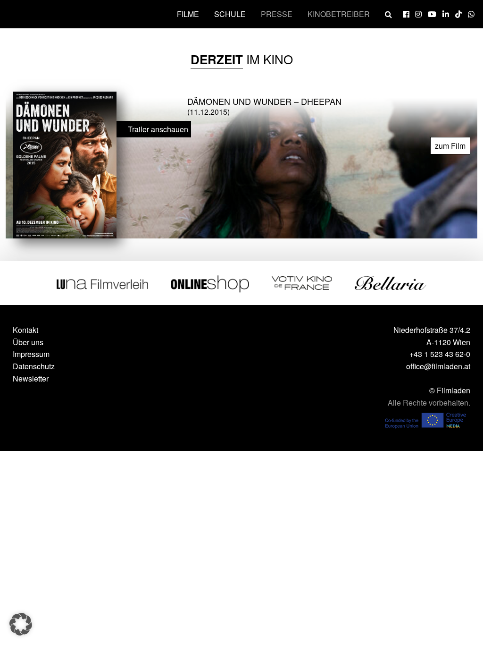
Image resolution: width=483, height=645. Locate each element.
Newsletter (31, 378)
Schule (230, 13)
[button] (21, 624)
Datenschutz (34, 366)
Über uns (28, 342)
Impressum (31, 353)
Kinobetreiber (339, 13)
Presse (276, 13)
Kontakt (25, 329)
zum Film (450, 145)
